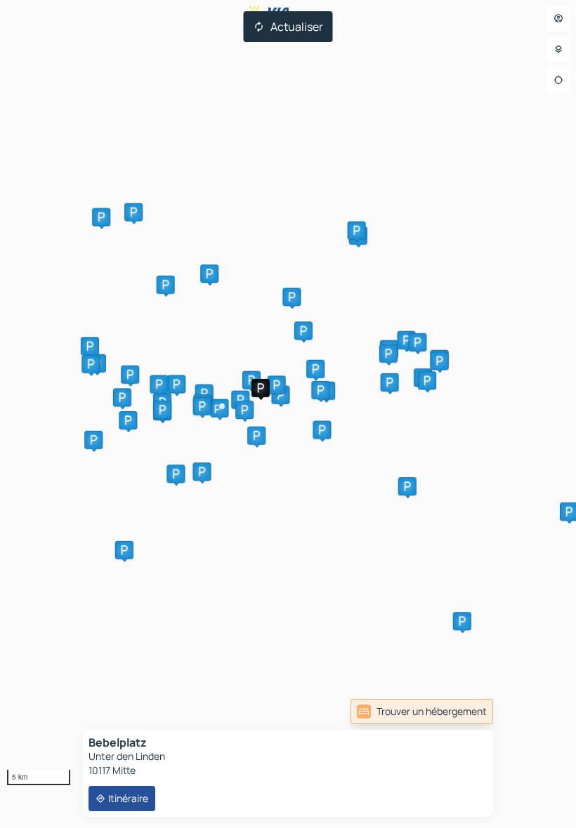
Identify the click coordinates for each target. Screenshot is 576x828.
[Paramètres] (558, 49)
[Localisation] (558, 80)
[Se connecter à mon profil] (558, 18)
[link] (422, 711)
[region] (288, 414)
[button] (219, 408)
